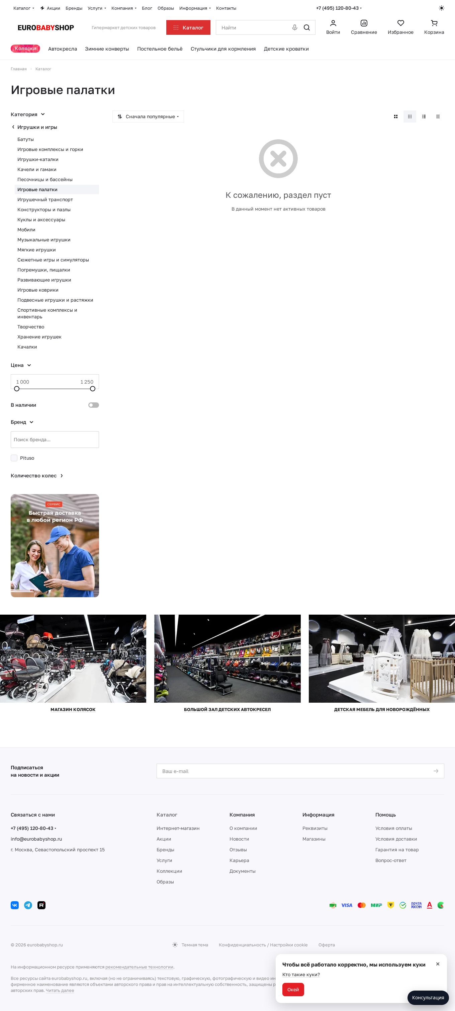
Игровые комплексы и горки (50, 149)
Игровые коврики (38, 290)
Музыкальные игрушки (44, 239)
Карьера (239, 860)
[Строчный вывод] (424, 116)
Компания (242, 814)
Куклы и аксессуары (41, 219)
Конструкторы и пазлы (44, 209)
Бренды (165, 849)
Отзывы (238, 849)
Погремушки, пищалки (43, 270)
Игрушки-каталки (38, 159)
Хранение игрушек (39, 336)
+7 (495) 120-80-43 (337, 8)
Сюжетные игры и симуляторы (53, 259)
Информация (318, 814)
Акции (164, 839)
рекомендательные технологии (139, 966)
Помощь (385, 814)
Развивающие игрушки (44, 280)
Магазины (314, 839)
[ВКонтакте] (15, 905)
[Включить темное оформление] (441, 8)
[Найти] (306, 27)
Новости (239, 839)
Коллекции (169, 871)
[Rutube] (41, 905)
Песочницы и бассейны (45, 179)
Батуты (25, 139)
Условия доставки (396, 839)
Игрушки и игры (37, 127)
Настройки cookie (289, 944)
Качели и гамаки (37, 169)
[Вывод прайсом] (438, 116)
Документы (243, 871)
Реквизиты (315, 828)
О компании (243, 828)
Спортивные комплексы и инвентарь (47, 313)
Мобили (26, 229)
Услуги (164, 860)
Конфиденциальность (242, 944)
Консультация (428, 997)
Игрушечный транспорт (45, 199)
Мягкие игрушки (36, 249)
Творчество (30, 326)
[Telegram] (28, 905)
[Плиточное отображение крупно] (395, 116)
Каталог (167, 814)
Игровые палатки (37, 189)
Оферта (326, 944)
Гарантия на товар (397, 849)
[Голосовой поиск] (294, 27)
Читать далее (60, 990)
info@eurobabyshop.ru (36, 839)
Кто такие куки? (301, 974)
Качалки (27, 346)
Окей (293, 989)
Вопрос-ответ (390, 860)
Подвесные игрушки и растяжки (55, 300)
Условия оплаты (393, 828)
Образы (165, 881)
